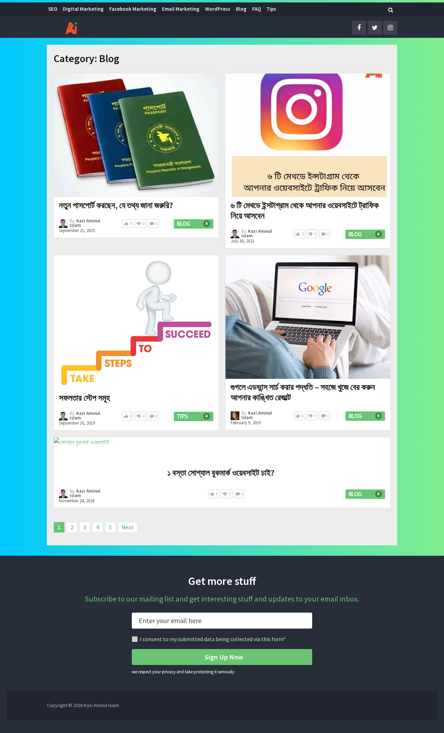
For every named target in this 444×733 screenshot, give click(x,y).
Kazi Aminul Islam (85, 223)
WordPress (217, 9)
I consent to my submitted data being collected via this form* (213, 639)
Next (128, 527)
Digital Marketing (83, 9)
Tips (271, 9)
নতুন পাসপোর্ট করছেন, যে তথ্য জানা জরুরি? (116, 205)
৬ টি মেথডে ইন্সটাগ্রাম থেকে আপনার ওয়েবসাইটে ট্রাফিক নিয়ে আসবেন (305, 210)
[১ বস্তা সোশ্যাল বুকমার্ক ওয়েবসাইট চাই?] (81, 450)
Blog (241, 9)
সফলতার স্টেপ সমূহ (84, 397)
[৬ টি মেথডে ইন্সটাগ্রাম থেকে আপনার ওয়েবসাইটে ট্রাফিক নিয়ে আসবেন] (307, 135)
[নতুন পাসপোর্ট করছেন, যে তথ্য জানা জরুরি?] (136, 135)
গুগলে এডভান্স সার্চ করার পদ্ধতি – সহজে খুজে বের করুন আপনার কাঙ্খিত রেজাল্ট (303, 392)
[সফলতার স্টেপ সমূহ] (136, 322)
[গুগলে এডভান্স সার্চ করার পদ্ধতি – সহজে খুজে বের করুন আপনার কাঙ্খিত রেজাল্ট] (307, 317)
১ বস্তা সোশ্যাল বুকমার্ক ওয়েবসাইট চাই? (220, 472)
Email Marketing (180, 9)
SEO (52, 9)
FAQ (256, 9)
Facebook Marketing (132, 9)
